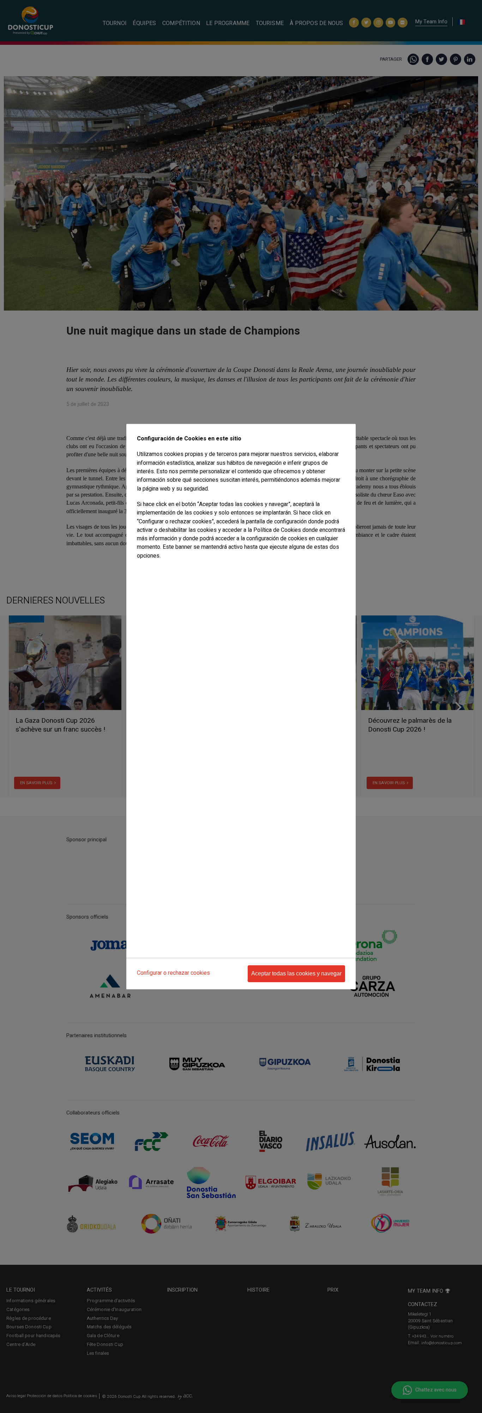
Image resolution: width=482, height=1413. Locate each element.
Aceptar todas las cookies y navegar (296, 973)
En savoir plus (151, 569)
